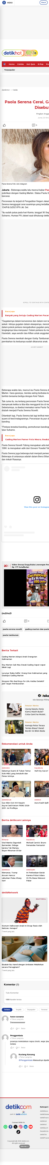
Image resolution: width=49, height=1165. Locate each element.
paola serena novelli (12, 629)
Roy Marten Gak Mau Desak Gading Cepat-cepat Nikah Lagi (23, 666)
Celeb (15, 90)
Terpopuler (9, 70)
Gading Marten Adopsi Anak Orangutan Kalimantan (19, 658)
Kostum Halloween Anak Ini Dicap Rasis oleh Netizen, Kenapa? (22, 927)
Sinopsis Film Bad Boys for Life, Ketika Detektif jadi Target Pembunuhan (23, 682)
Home (12, 64)
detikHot (6, 90)
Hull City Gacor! (41, 771)
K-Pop (40, 64)
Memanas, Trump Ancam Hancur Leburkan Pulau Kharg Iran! (11, 877)
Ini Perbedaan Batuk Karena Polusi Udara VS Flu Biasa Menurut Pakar (35, 877)
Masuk (43, 2)
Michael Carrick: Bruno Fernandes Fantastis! (36, 844)
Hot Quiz (31, 64)
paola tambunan (11, 635)
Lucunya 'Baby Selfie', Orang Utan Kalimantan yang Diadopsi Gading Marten (24, 674)
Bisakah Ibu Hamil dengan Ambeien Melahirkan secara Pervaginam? (23, 965)
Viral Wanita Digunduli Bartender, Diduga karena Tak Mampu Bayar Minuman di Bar (12, 847)
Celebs (20, 64)
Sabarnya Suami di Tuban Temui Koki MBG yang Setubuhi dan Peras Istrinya (16, 773)
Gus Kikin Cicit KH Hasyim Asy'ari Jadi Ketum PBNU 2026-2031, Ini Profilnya (16, 805)
